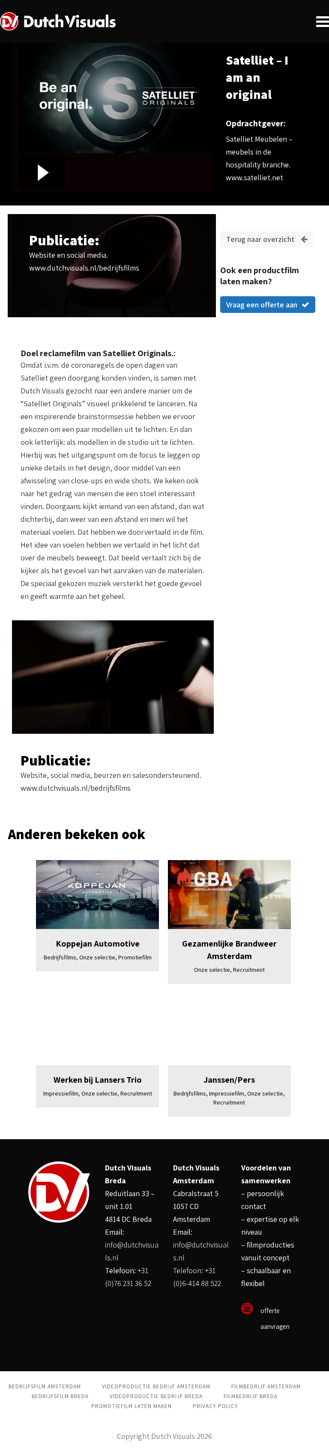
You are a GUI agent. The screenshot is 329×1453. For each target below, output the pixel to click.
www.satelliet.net (254, 177)
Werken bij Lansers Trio (98, 1079)
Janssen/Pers (229, 1079)
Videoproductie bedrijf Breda (156, 1396)
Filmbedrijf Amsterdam (266, 1386)
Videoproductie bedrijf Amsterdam (156, 1386)
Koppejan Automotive (98, 943)
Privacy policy (215, 1406)
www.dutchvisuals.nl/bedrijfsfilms (84, 268)
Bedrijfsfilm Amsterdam (45, 1386)
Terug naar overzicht (260, 239)
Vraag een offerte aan (261, 305)
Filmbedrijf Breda (251, 1396)
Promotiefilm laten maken (131, 1406)
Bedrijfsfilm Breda (60, 1396)
